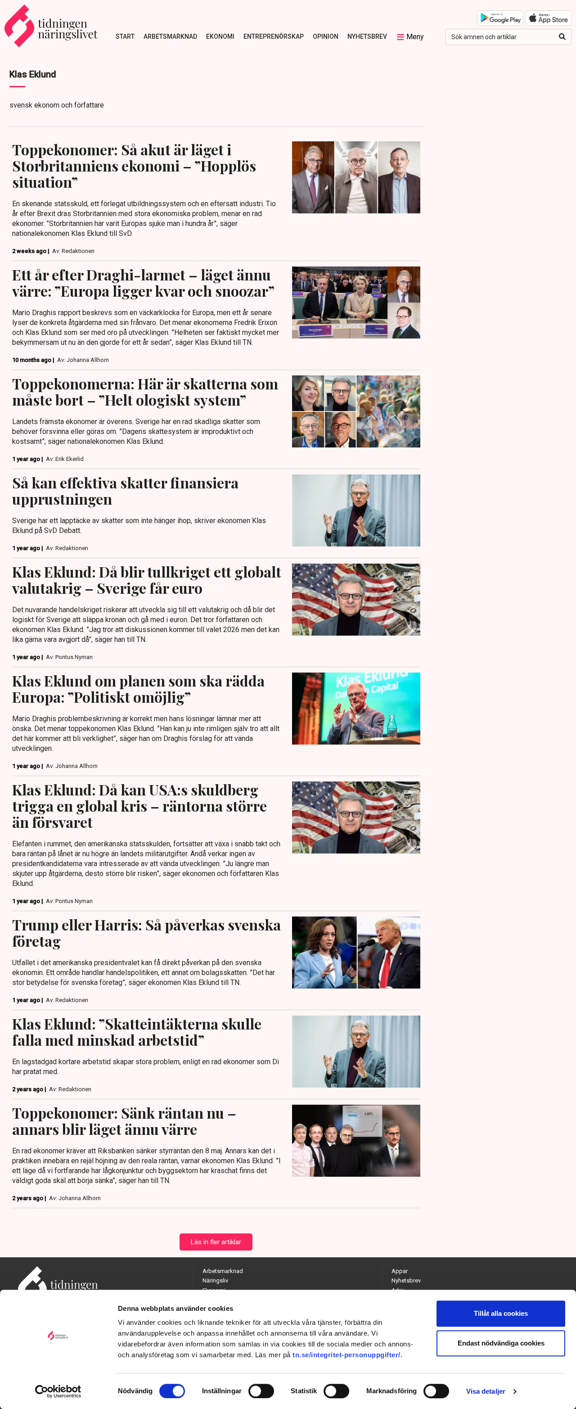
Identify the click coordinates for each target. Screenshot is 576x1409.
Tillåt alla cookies (501, 1313)
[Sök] (562, 37)
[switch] (261, 1391)
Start (125, 36)
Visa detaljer (485, 1391)
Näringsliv (215, 1280)
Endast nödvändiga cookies (501, 1343)
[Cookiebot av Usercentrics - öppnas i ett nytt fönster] (58, 1391)
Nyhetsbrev (367, 36)
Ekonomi (220, 36)
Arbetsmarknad (170, 36)
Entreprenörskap (273, 36)
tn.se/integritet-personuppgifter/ (346, 1355)
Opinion (325, 36)
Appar (400, 1271)
